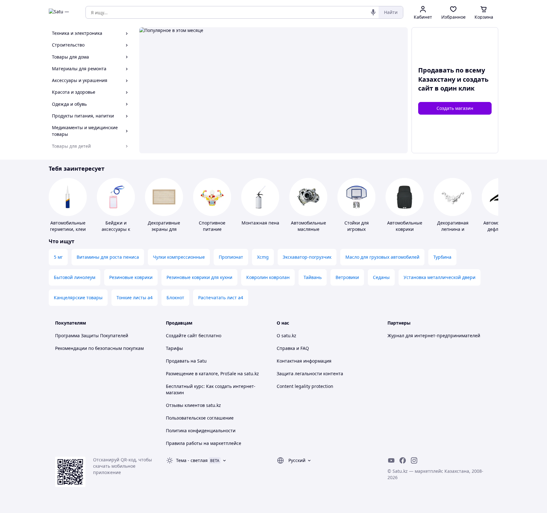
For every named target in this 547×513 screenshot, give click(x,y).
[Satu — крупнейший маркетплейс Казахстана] (63, 12)
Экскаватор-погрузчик (307, 257)
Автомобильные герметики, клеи (68, 226)
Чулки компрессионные (179, 257)
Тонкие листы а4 (134, 297)
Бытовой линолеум (74, 277)
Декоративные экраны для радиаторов (164, 229)
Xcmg (263, 257)
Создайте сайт (181, 335)
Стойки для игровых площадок (356, 229)
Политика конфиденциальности (201, 431)
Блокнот (175, 297)
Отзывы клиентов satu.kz (193, 405)
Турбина (442, 257)
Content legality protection (305, 386)
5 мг (58, 257)
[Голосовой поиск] (373, 12)
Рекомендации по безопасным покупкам (99, 348)
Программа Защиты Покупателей (91, 335)
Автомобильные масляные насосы (308, 229)
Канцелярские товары (78, 297)
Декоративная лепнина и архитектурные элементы (452, 232)
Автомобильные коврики (404, 226)
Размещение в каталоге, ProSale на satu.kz (212, 373)
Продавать (177, 361)
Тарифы (174, 348)
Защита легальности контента (310, 373)
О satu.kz (286, 335)
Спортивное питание (212, 226)
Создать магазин (455, 108)
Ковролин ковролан (268, 277)
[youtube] (391, 460)
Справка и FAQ (293, 348)
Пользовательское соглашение (200, 418)
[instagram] (414, 460)
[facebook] (402, 460)
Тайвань (313, 277)
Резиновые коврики (131, 277)
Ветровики (347, 277)
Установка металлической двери (439, 277)
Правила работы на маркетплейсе (203, 443)
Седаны (381, 277)
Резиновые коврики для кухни (199, 277)
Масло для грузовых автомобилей (382, 257)
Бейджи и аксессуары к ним (116, 229)
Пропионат (231, 257)
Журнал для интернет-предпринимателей (433, 335)
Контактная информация (304, 361)
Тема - (192, 460)
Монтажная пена (260, 223)
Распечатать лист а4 (220, 297)
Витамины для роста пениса (108, 257)
